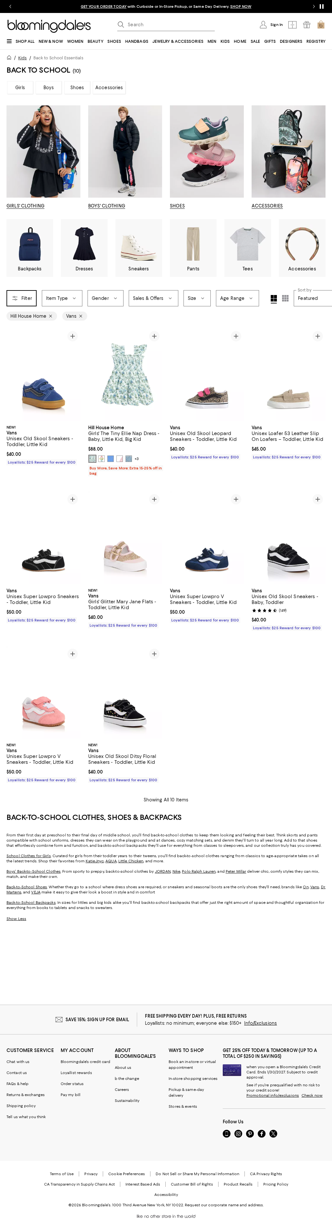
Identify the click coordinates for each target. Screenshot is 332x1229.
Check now (312, 1095)
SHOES (177, 205)
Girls (20, 87)
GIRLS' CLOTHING (25, 205)
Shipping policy (21, 1106)
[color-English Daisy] (92, 458)
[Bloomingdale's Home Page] (49, 26)
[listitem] (166, 6)
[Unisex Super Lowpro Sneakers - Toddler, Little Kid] (43, 537)
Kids (22, 57)
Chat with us (18, 1061)
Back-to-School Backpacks (31, 902)
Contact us (16, 1072)
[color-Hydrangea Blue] (110, 458)
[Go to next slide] (314, 6)
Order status (72, 1083)
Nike (176, 871)
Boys (48, 87)
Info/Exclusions (260, 1023)
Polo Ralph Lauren (199, 871)
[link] (43, 444)
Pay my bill (70, 1095)
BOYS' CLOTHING (106, 205)
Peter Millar (236, 871)
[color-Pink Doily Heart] (119, 458)
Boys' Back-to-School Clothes (33, 871)
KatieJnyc (95, 861)
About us (123, 1067)
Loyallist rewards (76, 1072)
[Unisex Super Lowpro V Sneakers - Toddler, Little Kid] (207, 537)
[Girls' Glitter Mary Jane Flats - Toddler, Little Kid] (125, 537)
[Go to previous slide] (10, 6)
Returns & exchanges (25, 1095)
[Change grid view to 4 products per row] (274, 299)
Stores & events (183, 1106)
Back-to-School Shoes (26, 887)
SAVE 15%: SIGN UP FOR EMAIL (97, 1019)
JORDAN (163, 871)
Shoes (77, 87)
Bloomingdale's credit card (86, 1061)
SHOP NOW (240, 6)
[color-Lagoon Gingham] (128, 458)
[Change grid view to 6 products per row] (285, 298)
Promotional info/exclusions (272, 1095)
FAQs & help (17, 1083)
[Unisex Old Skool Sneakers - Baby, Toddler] (289, 537)
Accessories (109, 87)
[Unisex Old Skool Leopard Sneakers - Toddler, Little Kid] (207, 374)
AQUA (110, 861)
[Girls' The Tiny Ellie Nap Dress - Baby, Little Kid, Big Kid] (125, 374)
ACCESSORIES (267, 205)
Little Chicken (131, 861)
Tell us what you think (26, 1117)
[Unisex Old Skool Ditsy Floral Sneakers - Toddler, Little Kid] (125, 692)
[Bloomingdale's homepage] (10, 58)
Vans (314, 887)
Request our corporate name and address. (224, 1205)
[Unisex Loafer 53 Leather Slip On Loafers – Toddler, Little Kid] (289, 374)
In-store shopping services (193, 1078)
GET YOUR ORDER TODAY (103, 6)
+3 (137, 458)
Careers (122, 1089)
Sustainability (127, 1100)
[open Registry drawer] (306, 24)
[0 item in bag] (321, 24)
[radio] (92, 459)
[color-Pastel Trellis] (101, 458)
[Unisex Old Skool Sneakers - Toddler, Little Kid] (43, 374)
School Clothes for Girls (28, 856)
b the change (127, 1078)
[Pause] (322, 6)
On (305, 887)
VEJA (35, 892)
